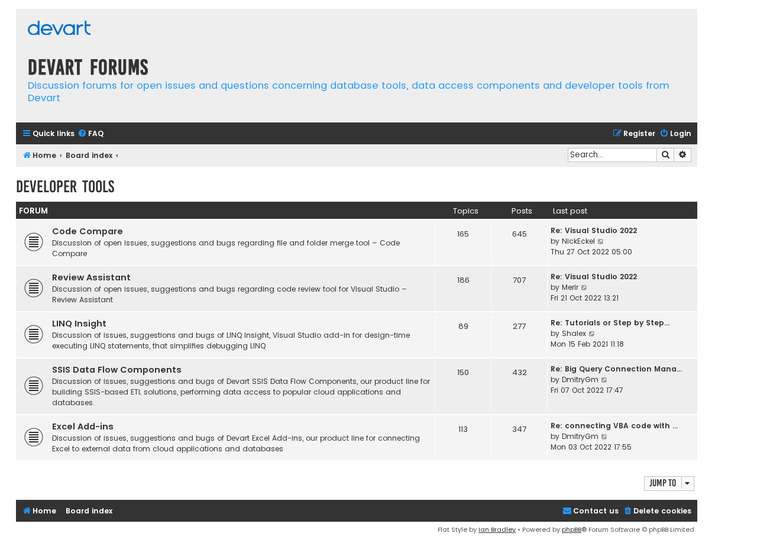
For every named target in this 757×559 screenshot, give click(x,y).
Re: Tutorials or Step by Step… (610, 323)
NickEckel (578, 241)
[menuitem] (90, 134)
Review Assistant (91, 277)
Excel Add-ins (83, 426)
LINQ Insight (79, 323)
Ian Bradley (497, 529)
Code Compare (87, 231)
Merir (570, 287)
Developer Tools (65, 186)
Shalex (574, 333)
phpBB (571, 529)
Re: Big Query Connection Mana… (616, 369)
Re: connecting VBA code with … (614, 426)
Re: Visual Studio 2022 (594, 230)
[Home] (59, 29)
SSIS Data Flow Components (117, 370)
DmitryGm (580, 379)
